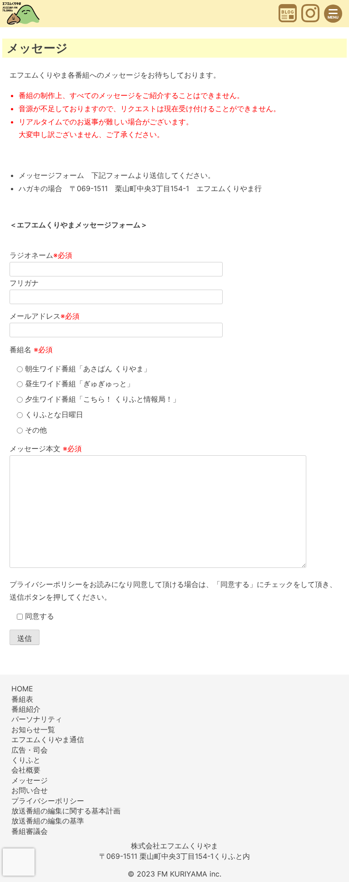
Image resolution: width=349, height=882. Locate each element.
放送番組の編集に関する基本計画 (65, 810)
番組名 (31, 349)
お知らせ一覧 (33, 729)
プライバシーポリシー (46, 584)
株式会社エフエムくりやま (174, 845)
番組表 (22, 699)
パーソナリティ (36, 719)
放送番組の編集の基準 (47, 820)
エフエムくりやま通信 (47, 739)
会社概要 (25, 769)
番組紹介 (25, 709)
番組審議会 (29, 831)
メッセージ (29, 780)
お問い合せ (29, 790)
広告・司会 (29, 749)
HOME (22, 688)
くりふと (25, 759)
